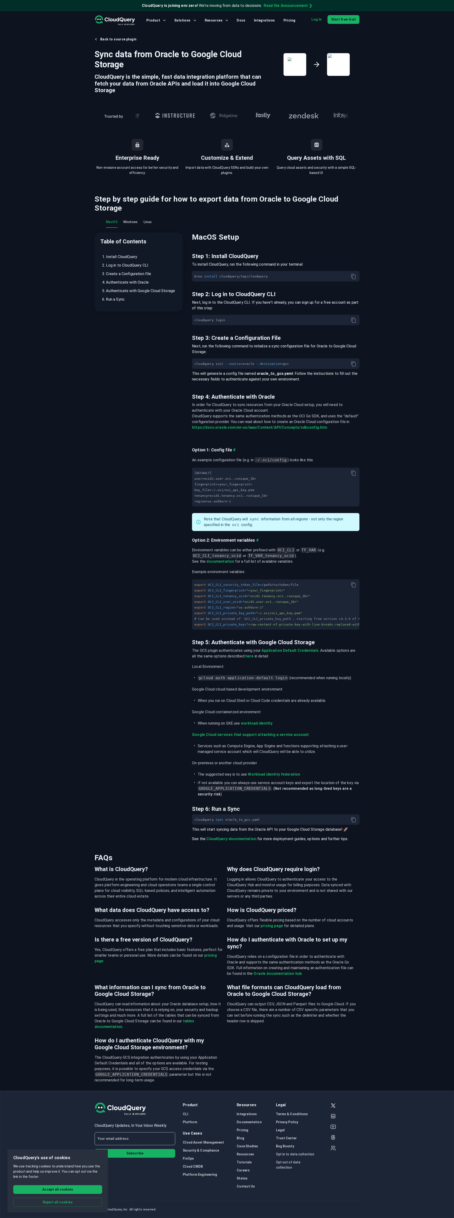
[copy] (353, 276)
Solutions (182, 20)
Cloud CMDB (193, 1166)
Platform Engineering (200, 1174)
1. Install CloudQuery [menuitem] (119, 257)
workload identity (257, 723)
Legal (280, 1130)
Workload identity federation (274, 774)
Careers (243, 1170)
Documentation (249, 1122)
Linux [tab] (148, 222)
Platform (190, 1122)
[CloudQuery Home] (115, 20)
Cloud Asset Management (203, 1142)
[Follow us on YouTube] (333, 1127)
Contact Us (246, 1186)
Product (153, 20)
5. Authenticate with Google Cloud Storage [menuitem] (138, 291)
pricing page (272, 926)
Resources (214, 20)
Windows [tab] (130, 222)
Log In (316, 19)
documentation (220, 561)
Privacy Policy (287, 1122)
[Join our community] (333, 1149)
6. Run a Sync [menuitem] (113, 299)
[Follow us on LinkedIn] (333, 1117)
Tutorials (244, 1162)
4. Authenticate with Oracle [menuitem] (125, 282)
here (249, 656)
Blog (240, 1138)
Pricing (290, 20)
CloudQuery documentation (231, 839)
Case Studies (247, 1146)
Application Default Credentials (290, 650)
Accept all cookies (57, 1189)
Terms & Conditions (292, 1114)
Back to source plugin (118, 39)
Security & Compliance (201, 1150)
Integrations (264, 20)
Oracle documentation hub (277, 973)
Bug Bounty (285, 1146)
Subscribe (135, 1153)
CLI (185, 1114)
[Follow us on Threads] (333, 1138)
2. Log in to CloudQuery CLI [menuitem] (125, 265)
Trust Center (286, 1138)
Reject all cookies (58, 1202)
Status (242, 1178)
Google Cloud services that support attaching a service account (250, 734)
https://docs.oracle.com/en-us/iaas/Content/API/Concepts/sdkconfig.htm (259, 427)
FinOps (188, 1158)
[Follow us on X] (333, 1106)
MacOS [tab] (112, 222)
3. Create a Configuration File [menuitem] (126, 274)
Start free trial (343, 19)
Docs (241, 20)
